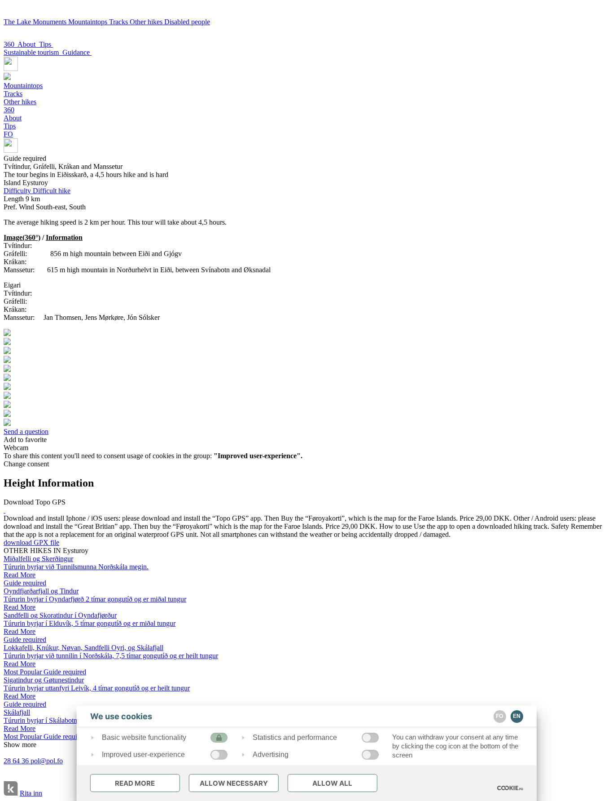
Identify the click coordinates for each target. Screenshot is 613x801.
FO (8, 134)
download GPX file (31, 542)
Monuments (50, 22)
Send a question (26, 431)
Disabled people (187, 22)
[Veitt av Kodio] (11, 789)
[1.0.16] (510, 788)
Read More (135, 783)
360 (11, 44)
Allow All (332, 783)
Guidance (77, 52)
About (28, 44)
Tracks (119, 22)
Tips (46, 44)
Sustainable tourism (33, 52)
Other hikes (147, 22)
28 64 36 (17, 761)
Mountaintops (88, 22)
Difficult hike (37, 191)
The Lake (18, 22)
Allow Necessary (234, 783)
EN (517, 716)
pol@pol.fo (47, 761)
